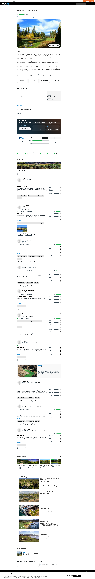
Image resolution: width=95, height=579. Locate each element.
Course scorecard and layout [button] (23, 85)
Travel (31, 3)
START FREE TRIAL (89, 1)
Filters (19, 174)
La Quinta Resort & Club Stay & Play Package (49, 491)
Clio (30, 7)
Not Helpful (29, 201)
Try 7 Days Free (25, 128)
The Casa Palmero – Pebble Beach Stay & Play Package (49, 506)
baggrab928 (25, 381)
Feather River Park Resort (44, 465)
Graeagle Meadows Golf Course (32, 466)
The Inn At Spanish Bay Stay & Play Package (48, 531)
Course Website (54, 12)
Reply (35, 201)
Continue (77, 575)
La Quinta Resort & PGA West (46, 367)
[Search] (77, 4)
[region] (47, 575)
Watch (26, 3)
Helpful (22, 201)
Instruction (20, 3)
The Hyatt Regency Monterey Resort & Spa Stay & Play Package (49, 479)
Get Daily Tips (37, 3)
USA (24, 7)
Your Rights (26, 574)
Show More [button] (19, 105)
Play (14, 3)
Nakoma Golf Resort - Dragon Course (21, 466)
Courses (21, 7)
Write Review (25, 469)
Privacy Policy (39, 573)
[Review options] (60, 178)
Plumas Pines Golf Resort (55, 465)
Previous (59, 456)
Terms (23, 573)
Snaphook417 (25, 205)
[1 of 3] (39, 33)
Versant (10, 573)
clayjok (23, 178)
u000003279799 (26, 429)
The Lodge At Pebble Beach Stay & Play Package (49, 519)
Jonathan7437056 (26, 405)
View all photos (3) (55, 45)
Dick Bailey (49, 99)
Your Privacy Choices (69, 575)
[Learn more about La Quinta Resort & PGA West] (27, 371)
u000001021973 (26, 341)
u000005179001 (26, 266)
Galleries (24, 552)
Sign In (91, 3)
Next (60, 456)
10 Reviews (26, 14)
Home (18, 7)
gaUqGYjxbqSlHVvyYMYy (28, 290)
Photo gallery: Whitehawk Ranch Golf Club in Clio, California (31, 554)
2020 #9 (19, 113)
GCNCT (24, 313)
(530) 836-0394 (45, 12)
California (27, 7)
